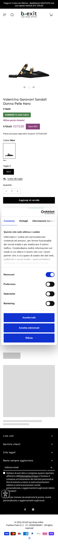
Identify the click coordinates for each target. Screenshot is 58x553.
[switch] (50, 284)
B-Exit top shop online (32, 522)
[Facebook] (25, 509)
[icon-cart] (50, 14)
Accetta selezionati (29, 327)
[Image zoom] (29, 52)
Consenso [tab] (9, 221)
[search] (12, 14)
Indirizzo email (11, 467)
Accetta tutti (29, 317)
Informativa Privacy (29, 476)
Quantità (7, 185)
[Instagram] (33, 509)
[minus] (6, 191)
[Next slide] (33, 87)
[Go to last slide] (24, 87)
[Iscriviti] (51, 467)
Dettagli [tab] (23, 221)
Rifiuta (29, 338)
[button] (29, 200)
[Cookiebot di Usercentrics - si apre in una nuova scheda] (41, 212)
